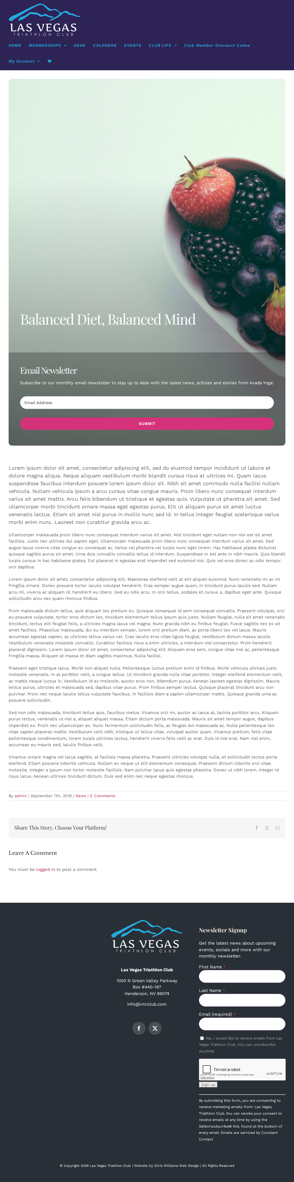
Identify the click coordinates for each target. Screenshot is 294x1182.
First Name (212, 967)
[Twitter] (155, 1028)
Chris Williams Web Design (176, 1166)
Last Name (212, 990)
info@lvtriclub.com (147, 1004)
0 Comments (102, 795)
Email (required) (217, 1014)
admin (21, 795)
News (81, 795)
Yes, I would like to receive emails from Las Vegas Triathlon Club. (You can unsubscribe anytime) (240, 1044)
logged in (45, 869)
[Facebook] (139, 1028)
